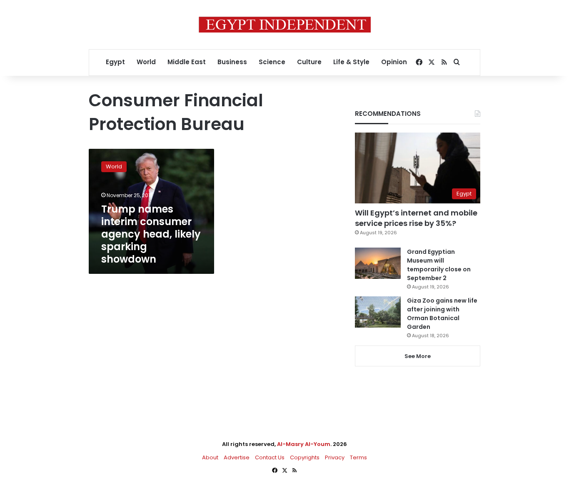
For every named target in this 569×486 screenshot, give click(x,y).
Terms (358, 457)
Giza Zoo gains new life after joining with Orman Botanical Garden (442, 313)
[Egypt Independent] (285, 25)
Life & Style (351, 62)
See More (417, 356)
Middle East (186, 62)
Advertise (237, 457)
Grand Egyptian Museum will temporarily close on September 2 (439, 265)
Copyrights (304, 457)
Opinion (394, 62)
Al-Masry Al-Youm (303, 444)
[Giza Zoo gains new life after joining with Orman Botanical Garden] (378, 312)
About (210, 457)
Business (232, 62)
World (146, 62)
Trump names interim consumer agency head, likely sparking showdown (151, 234)
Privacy (334, 457)
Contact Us (269, 457)
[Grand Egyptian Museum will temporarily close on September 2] (378, 263)
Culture (309, 62)
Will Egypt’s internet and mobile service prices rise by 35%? (416, 218)
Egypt (115, 62)
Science (272, 62)
